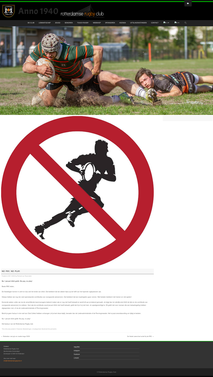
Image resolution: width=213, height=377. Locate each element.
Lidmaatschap (45, 23)
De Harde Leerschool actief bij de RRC (140, 336)
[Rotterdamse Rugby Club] (54, 11)
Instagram (77, 350)
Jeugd (57, 23)
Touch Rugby (83, 23)
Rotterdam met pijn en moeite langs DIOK (15, 336)
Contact (155, 23)
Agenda (122, 23)
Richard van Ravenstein (24, 276)
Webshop (97, 23)
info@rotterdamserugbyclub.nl (13, 361)
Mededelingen (27, 329)
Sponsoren (110, 23)
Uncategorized (36, 329)
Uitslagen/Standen (138, 23)
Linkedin (76, 358)
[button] (185, 22)
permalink (53, 329)
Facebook (77, 354)
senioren (69, 23)
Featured (19, 329)
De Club (31, 23)
